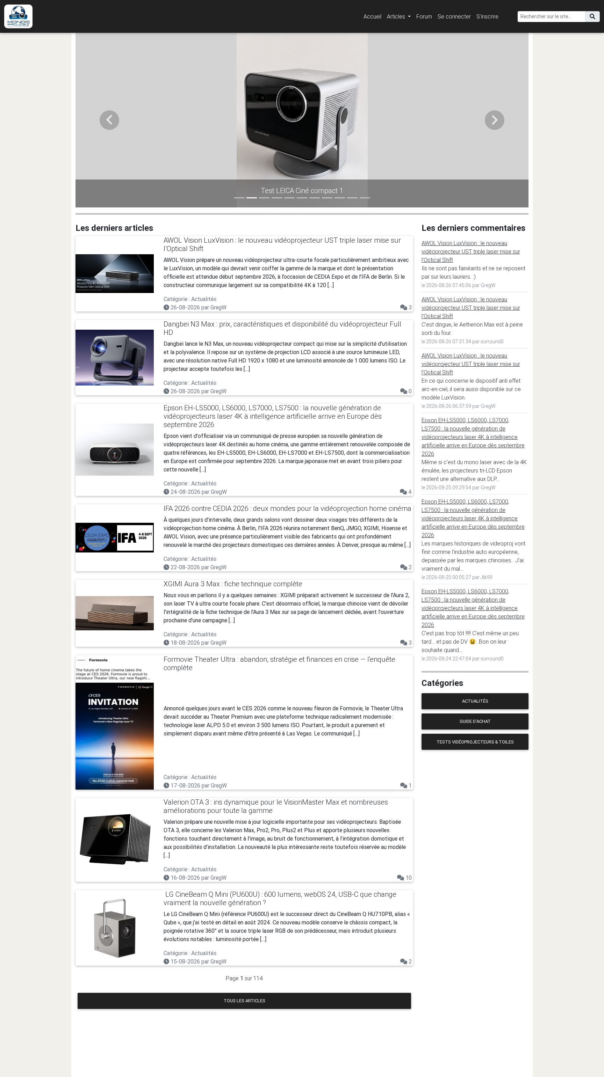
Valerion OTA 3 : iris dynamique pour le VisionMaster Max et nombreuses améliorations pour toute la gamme (276, 806)
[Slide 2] (251, 198)
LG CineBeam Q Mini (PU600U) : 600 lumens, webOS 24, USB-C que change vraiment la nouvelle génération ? (280, 898)
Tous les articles (244, 1001)
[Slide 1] (239, 198)
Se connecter (454, 16)
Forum (424, 16)
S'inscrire (487, 16)
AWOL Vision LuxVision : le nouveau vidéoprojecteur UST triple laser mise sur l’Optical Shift (282, 244)
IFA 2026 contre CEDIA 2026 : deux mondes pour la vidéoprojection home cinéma (287, 508)
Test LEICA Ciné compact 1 (302, 190)
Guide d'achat (475, 721)
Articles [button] (397, 16)
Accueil (372, 16)
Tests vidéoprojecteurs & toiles (475, 742)
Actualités (475, 701)
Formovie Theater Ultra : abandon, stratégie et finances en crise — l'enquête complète (279, 663)
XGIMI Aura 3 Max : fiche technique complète (233, 583)
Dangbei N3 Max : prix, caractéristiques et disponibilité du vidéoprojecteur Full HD (282, 328)
